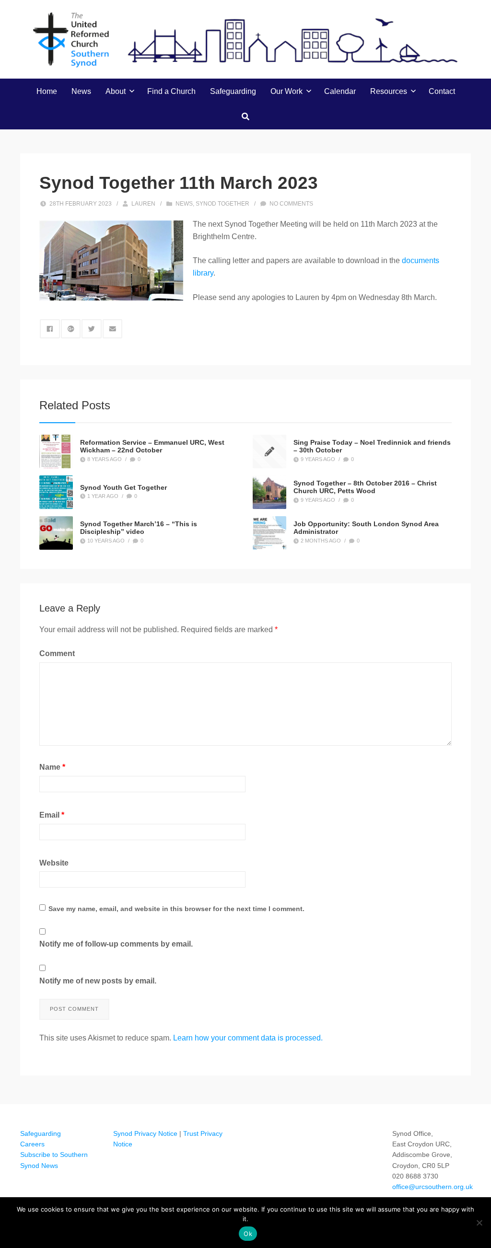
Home (46, 91)
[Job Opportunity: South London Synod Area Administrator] (269, 533)
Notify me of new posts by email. (97, 981)
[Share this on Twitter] (92, 328)
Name (52, 767)
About (115, 91)
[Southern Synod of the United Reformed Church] (245, 39)
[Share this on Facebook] (50, 328)
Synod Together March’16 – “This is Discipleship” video (138, 528)
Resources (388, 91)
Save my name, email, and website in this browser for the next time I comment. (176, 909)
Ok (248, 1233)
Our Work (286, 91)
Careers (32, 1144)
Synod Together (222, 203)
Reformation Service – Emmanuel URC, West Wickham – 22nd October (152, 446)
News (81, 91)
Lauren (143, 203)
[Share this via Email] (113, 328)
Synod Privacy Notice (145, 1133)
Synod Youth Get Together (123, 487)
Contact (442, 91)
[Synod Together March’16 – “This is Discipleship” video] (56, 533)
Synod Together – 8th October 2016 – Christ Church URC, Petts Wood (365, 487)
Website (54, 863)
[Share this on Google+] (71, 328)
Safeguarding (233, 91)
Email (51, 815)
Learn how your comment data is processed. (248, 1038)
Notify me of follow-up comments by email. (116, 944)
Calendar (340, 91)
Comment (57, 653)
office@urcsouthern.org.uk (432, 1186)
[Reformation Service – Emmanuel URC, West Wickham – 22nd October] (56, 451)
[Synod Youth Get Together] (56, 492)
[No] (479, 1222)
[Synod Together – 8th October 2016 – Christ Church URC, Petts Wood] (269, 492)
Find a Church (171, 91)
